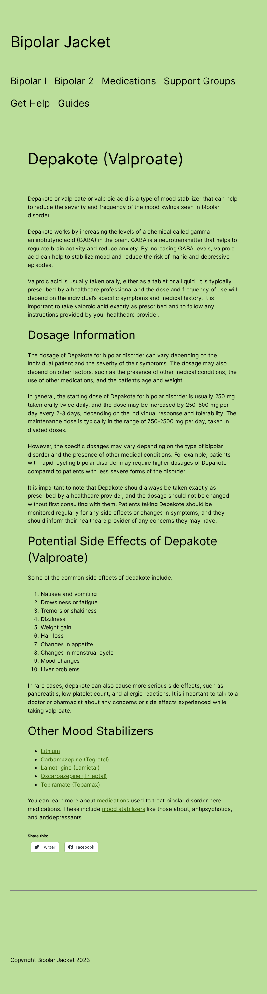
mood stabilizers (123, 808)
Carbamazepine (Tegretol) (75, 759)
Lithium (50, 750)
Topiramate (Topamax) (70, 784)
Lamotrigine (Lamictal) (70, 767)
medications (113, 800)
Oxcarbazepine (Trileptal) (74, 776)
